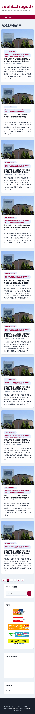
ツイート (9, 690)
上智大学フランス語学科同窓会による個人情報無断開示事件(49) (17, 282)
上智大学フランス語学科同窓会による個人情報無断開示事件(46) (17, 441)
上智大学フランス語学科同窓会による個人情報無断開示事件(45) (17, 496)
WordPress (14, 708)
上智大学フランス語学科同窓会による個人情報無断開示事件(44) (17, 552)
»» (22, 580)
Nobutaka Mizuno (20, 63)
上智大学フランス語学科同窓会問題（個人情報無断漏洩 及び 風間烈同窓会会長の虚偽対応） (17, 55)
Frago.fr (12, 702)
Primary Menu (7, 17)
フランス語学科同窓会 (10, 51)
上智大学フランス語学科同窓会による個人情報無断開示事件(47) (17, 388)
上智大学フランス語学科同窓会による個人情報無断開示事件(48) (17, 335)
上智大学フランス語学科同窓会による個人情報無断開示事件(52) (17, 115)
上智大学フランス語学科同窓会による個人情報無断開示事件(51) (17, 171)
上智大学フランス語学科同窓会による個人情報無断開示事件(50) (17, 226)
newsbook (27, 708)
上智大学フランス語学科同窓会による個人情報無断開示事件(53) (17, 60)
